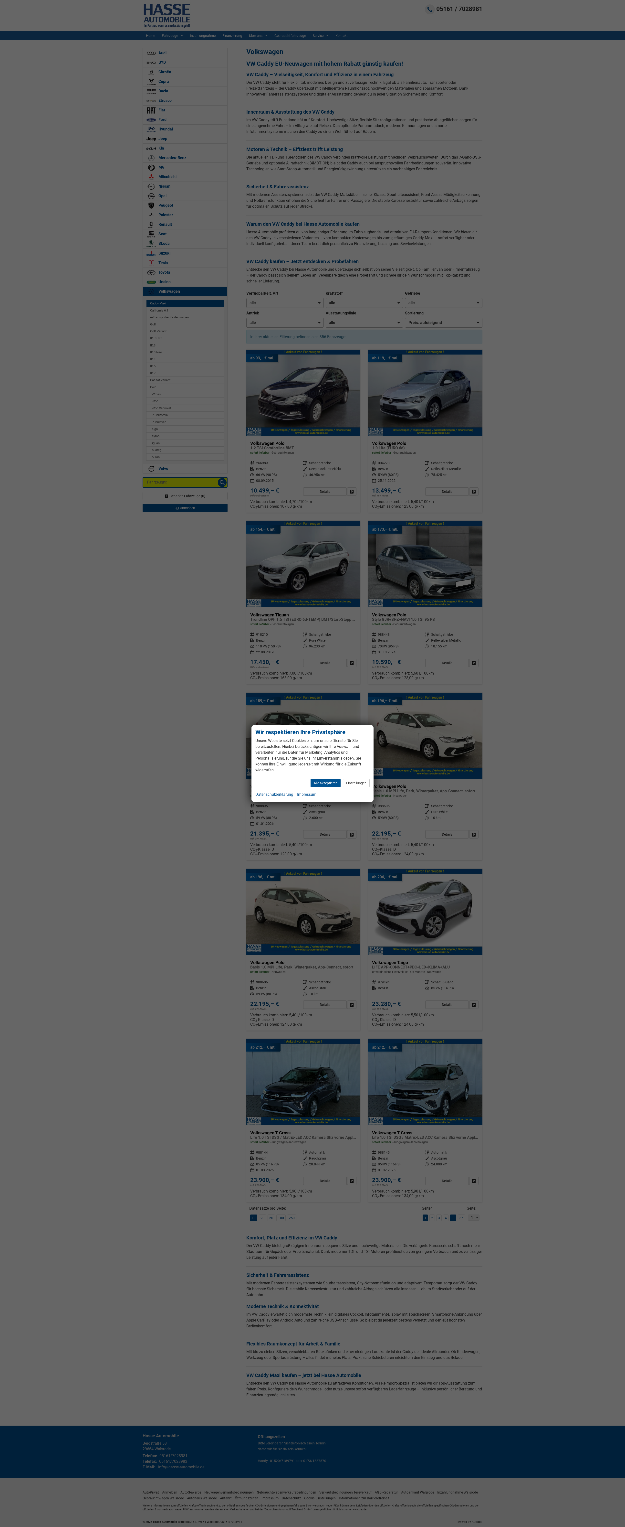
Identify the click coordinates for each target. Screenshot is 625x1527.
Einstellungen (356, 783)
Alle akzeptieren (325, 783)
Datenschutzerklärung (274, 794)
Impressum (306, 794)
